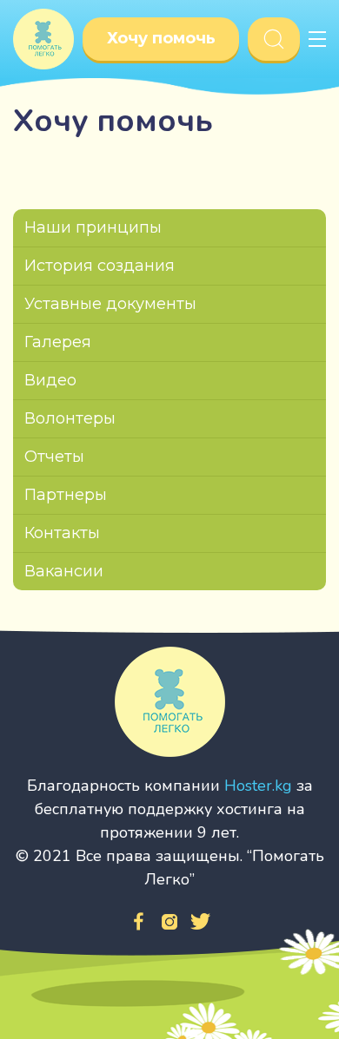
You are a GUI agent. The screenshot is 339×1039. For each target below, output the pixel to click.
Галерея (57, 342)
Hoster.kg (258, 785)
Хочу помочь (161, 38)
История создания (99, 265)
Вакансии (63, 571)
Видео (50, 380)
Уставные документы (110, 303)
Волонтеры (70, 418)
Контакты (62, 533)
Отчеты (54, 456)
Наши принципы (93, 227)
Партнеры (65, 494)
